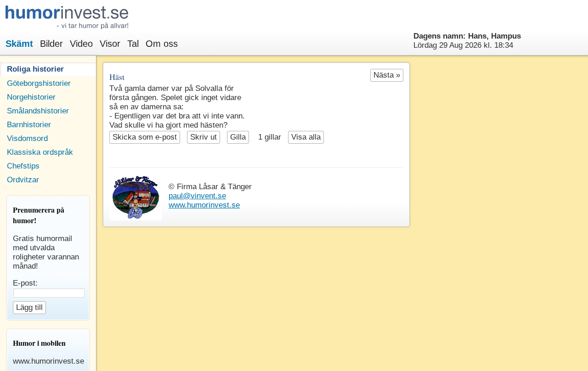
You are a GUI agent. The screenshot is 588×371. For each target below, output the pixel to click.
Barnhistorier (29, 124)
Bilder (51, 44)
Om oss (162, 44)
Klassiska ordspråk (40, 152)
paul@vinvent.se (197, 195)
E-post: (25, 283)
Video (81, 44)
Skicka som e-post (145, 137)
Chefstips (23, 166)
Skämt (19, 44)
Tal (133, 44)
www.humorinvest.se (204, 205)
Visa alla (306, 137)
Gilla (238, 137)
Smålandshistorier (38, 111)
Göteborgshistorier (39, 83)
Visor (110, 44)
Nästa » (386, 75)
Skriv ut (203, 137)
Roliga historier (35, 69)
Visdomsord (27, 138)
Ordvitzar (23, 179)
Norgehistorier (31, 97)
